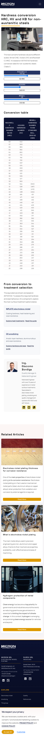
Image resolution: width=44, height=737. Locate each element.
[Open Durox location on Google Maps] (30, 679)
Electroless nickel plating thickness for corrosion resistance (20, 469)
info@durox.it (27, 674)
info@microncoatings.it (8, 676)
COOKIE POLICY (8, 726)
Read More (22, 499)
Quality (25, 695)
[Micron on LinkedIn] (3, 680)
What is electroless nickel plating (19, 534)
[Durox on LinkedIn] (25, 679)
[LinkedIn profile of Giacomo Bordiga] (24, 407)
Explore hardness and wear (16, 346)
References (27, 699)
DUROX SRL (28, 658)
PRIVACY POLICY (26, 723)
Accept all (8, 732)
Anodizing (4, 699)
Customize (21, 732)
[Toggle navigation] (40, 4)
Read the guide (31, 321)
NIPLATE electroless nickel (18, 309)
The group (4, 703)
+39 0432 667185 (28, 672)
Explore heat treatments (15, 321)
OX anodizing (12, 334)
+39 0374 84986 (6, 674)
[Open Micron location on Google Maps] (8, 680)
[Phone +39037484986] (34, 407)
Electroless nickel (7, 695)
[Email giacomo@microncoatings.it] (29, 407)
